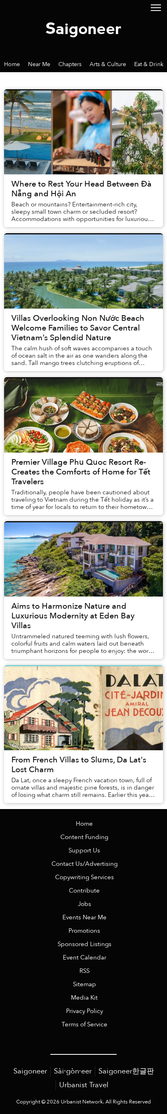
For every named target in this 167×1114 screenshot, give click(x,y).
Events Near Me (84, 917)
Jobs (84, 904)
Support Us (84, 850)
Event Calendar (84, 957)
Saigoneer (30, 1071)
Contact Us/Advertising (84, 864)
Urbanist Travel (84, 1085)
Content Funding (84, 837)
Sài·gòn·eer (73, 1071)
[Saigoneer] (83, 28)
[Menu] (156, 7)
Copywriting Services (84, 877)
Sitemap (84, 984)
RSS (84, 971)
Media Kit (84, 998)
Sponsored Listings (84, 944)
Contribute (84, 890)
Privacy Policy (84, 1011)
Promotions (84, 931)
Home (84, 824)
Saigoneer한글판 (126, 1071)
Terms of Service (84, 1024)
